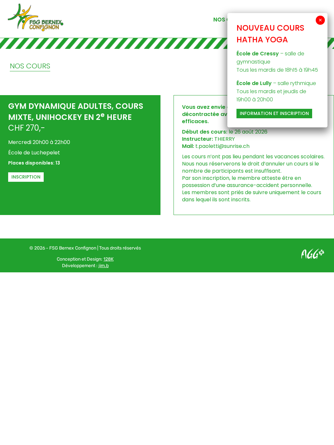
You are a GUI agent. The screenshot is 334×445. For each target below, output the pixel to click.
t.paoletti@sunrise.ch (222, 146)
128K (108, 259)
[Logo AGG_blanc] (312, 251)
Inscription (25, 177)
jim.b (104, 265)
